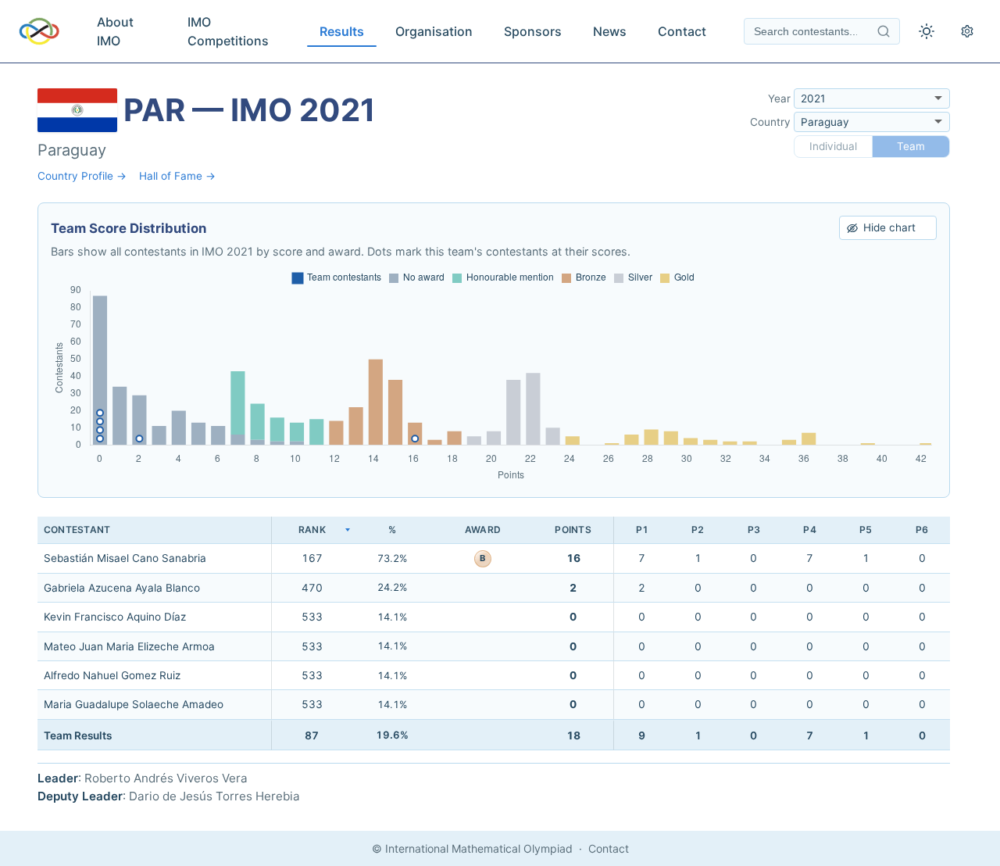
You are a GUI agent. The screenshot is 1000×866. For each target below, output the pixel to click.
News (610, 31)
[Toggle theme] (926, 31)
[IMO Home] (39, 31)
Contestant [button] (77, 529)
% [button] (392, 529)
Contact (682, 31)
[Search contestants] (883, 31)
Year (779, 98)
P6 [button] (922, 529)
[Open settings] (967, 31)
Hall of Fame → (177, 176)
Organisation (434, 31)
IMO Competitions (228, 31)
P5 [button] (865, 529)
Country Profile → (82, 176)
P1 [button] (642, 529)
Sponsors (533, 31)
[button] (311, 530)
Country (770, 122)
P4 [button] (809, 529)
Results (342, 31)
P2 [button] (697, 529)
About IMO (115, 31)
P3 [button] (754, 529)
